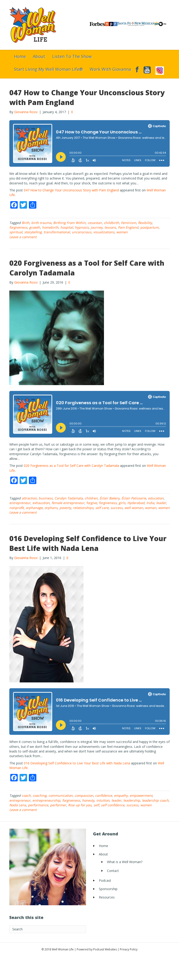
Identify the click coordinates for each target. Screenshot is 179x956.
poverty (65, 507)
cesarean (95, 222)
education (156, 498)
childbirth (111, 222)
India (150, 503)
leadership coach (155, 800)
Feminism (128, 222)
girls (122, 503)
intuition (103, 800)
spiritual (15, 232)
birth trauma (41, 222)
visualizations (103, 232)
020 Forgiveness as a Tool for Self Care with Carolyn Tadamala (71, 465)
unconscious (81, 232)
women (122, 232)
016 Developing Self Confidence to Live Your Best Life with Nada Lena (87, 543)
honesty (88, 800)
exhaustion (41, 503)
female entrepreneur (68, 503)
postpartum (149, 227)
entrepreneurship (46, 800)
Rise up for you (80, 805)
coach (26, 795)
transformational (57, 232)
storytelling (33, 232)
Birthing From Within (69, 222)
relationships (83, 507)
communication (60, 795)
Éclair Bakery (110, 498)
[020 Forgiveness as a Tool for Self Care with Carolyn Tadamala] (56, 337)
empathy (121, 795)
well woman (133, 507)
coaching (40, 795)
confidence (103, 795)
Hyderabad (136, 503)
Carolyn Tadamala (69, 498)
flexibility (145, 222)
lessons (110, 227)
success (116, 507)
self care (102, 507)
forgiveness (18, 227)
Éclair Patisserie (133, 498)
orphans (51, 507)
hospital (66, 227)
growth (34, 227)
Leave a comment (23, 237)
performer (58, 805)
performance (38, 805)
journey (97, 227)
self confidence (112, 805)
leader (161, 503)
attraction (29, 498)
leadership (131, 800)
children (91, 498)
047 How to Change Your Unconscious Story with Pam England (71, 190)
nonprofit (16, 507)
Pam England (128, 227)
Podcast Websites (105, 949)
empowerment (141, 795)
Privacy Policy (129, 949)
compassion (84, 795)
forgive (91, 503)
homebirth (50, 227)
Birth (25, 222)
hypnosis (82, 227)
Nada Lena (17, 805)
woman (150, 507)
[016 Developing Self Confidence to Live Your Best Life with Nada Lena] (46, 624)
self (96, 805)
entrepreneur (20, 503)
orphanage (34, 507)
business (46, 498)
